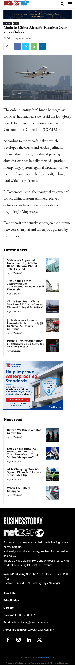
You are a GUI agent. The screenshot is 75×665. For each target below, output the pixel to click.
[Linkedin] (42, 46)
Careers (8, 607)
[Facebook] (17, 46)
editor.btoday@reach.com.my (30, 622)
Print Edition (11, 600)
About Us (9, 593)
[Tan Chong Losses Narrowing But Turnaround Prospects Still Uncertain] (52, 285)
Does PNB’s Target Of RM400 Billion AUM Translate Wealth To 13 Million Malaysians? (22, 453)
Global (7, 23)
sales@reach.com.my (41, 629)
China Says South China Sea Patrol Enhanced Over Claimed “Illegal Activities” (25, 304)
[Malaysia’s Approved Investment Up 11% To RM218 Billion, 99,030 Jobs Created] (52, 265)
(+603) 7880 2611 (26, 615)
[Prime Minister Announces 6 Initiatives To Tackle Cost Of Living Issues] (52, 345)
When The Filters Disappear (18, 489)
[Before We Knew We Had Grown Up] (52, 435)
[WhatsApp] (34, 46)
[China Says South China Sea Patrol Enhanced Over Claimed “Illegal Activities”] (52, 306)
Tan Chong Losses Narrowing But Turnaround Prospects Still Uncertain (25, 285)
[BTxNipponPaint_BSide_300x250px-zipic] (33, 409)
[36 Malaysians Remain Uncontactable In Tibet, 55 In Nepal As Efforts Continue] (52, 325)
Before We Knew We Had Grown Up (24, 431)
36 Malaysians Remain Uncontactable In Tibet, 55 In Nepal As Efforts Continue (25, 325)
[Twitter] (25, 46)
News (15, 23)
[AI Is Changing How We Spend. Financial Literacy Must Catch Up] (52, 474)
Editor (10, 38)
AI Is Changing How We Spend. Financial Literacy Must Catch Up (24, 472)
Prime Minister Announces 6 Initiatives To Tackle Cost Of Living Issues (25, 343)
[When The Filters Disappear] (52, 493)
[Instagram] (18, 640)
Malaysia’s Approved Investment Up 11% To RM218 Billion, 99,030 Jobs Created (22, 265)
